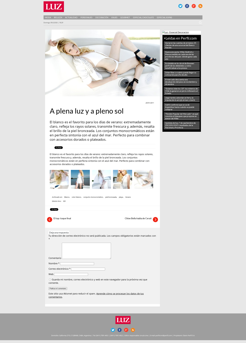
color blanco (76, 197)
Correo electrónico (59, 268)
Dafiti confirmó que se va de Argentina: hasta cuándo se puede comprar (179, 106)
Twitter (180, 6)
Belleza (58, 17)
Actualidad (71, 17)
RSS (200, 6)
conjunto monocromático (93, 197)
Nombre (54, 263)
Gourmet (125, 17)
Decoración (101, 17)
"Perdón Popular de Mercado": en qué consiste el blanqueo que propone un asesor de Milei (181, 116)
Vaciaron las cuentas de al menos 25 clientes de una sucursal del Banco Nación (180, 45)
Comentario (55, 258)
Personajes (86, 17)
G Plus (194, 6)
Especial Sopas (164, 17)
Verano (128, 197)
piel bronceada (111, 197)
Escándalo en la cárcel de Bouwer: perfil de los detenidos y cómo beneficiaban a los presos (179, 65)
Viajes (114, 17)
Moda (48, 17)
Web (51, 274)
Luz (54, 6)
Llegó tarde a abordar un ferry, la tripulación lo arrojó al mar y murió (180, 98)
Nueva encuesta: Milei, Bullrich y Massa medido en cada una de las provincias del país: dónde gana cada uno (181, 55)
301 (64, 201)
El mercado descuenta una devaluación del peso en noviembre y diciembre (181, 81)
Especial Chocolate (143, 17)
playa (121, 197)
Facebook (187, 6)
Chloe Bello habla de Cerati (138, 218)
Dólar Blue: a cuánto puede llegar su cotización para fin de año (180, 73)
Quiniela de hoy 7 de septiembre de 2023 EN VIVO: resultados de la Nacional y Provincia (180, 125)
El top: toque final (62, 218)
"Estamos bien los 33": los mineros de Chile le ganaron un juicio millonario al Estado (181, 90)
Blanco (66, 197)
